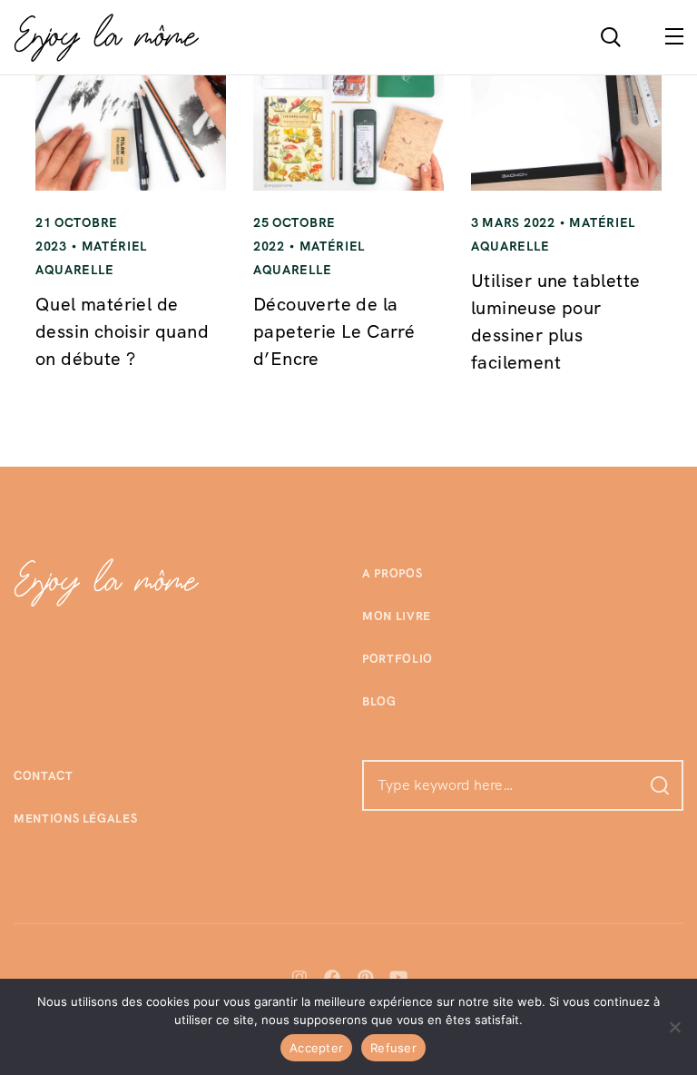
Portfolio (397, 658)
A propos (392, 573)
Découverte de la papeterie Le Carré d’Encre (334, 331)
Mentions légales (75, 818)
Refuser (393, 1047)
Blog (379, 701)
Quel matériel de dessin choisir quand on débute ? (122, 331)
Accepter (316, 1047)
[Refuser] (674, 1027)
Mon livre (396, 616)
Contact (44, 776)
